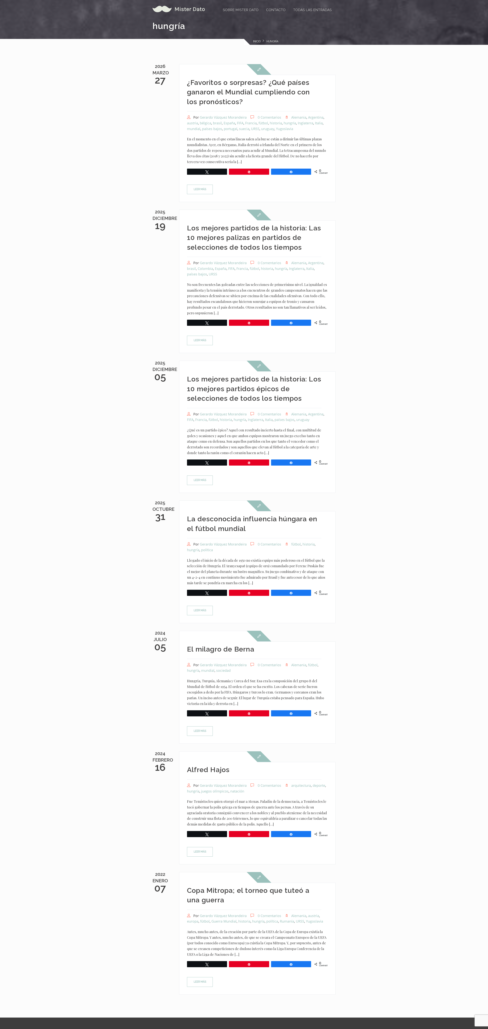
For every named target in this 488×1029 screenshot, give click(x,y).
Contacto (276, 10)
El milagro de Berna (220, 649)
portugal (230, 128)
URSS (255, 128)
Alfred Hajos (208, 770)
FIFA (240, 123)
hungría (290, 123)
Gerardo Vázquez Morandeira (223, 117)
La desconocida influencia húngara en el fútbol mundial (252, 523)
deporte (319, 785)
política (207, 550)
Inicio (257, 41)
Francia (251, 123)
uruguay (267, 128)
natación (237, 791)
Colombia (205, 268)
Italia (319, 123)
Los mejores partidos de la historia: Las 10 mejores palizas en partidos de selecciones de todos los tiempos (254, 237)
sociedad (223, 670)
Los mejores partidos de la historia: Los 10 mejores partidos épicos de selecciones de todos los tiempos (254, 388)
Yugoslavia (284, 128)
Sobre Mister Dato (240, 10)
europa (192, 921)
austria (192, 123)
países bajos (212, 128)
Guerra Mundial (224, 921)
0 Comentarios (269, 117)
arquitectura (301, 785)
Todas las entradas (312, 10)
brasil (217, 123)
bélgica (205, 123)
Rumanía (287, 921)
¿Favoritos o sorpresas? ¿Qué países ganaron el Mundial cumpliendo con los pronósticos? (248, 92)
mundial (193, 128)
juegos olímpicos (215, 791)
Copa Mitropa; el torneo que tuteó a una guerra (248, 895)
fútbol (263, 123)
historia (276, 123)
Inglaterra (305, 123)
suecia (244, 128)
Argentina (315, 117)
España (229, 123)
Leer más (200, 189)
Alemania (298, 117)
